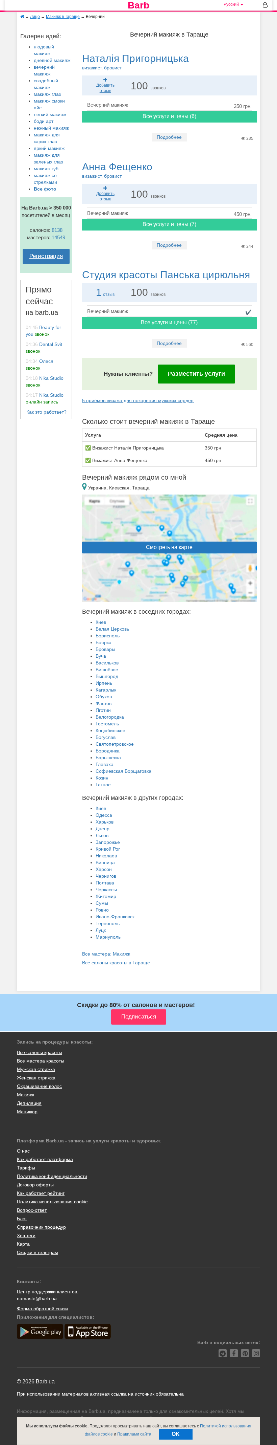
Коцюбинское (110, 730)
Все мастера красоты (40, 1061)
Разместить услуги (196, 373)
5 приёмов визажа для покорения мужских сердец (138, 400)
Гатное (103, 784)
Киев (101, 622)
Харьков (105, 822)
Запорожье (108, 842)
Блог (22, 1218)
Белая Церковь (112, 629)
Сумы (102, 903)
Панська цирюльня (166, 274)
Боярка (103, 642)
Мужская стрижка (36, 1069)
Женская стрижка (36, 1077)
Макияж (25, 1094)
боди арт (43, 121)
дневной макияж (52, 60)
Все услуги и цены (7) (169, 224)
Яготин (103, 710)
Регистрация (46, 256)
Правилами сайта (134, 1434)
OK (176, 1434)
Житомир (106, 896)
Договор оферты (35, 1184)
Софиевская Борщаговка (123, 771)
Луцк (101, 930)
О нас (23, 1151)
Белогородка (110, 717)
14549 (58, 237)
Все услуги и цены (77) (169, 322)
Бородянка (108, 750)
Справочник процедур (41, 1227)
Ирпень (104, 683)
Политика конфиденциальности (52, 1176)
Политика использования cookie (52, 1201)
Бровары (105, 649)
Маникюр (27, 1111)
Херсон (104, 869)
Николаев (106, 855)
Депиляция (29, 1103)
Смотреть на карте (169, 547)
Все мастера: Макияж (106, 954)
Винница (105, 862)
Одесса (104, 815)
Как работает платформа (45, 1159)
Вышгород (107, 676)
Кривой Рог (108, 849)
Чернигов (106, 876)
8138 (57, 230)
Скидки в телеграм (37, 1252)
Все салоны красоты (39, 1052)
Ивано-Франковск (115, 916)
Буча (101, 656)
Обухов (104, 696)
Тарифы (26, 1167)
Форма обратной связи (42, 1308)
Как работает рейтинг (41, 1193)
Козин (102, 778)
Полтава (105, 882)
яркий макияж (49, 148)
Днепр (102, 828)
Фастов (103, 703)
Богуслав (106, 737)
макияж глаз (47, 94)
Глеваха (105, 764)
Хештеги (26, 1235)
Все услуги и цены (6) (169, 116)
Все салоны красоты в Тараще (116, 962)
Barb (138, 5)
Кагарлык (106, 690)
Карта (23, 1244)
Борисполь (108, 635)
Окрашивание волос (39, 1086)
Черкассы (106, 889)
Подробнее (169, 137)
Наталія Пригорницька (135, 61)
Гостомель (107, 723)
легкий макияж (50, 114)
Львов (102, 835)
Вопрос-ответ (32, 1210)
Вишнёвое (107, 669)
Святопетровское (115, 744)
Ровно (102, 910)
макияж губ (46, 168)
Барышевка (108, 757)
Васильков (107, 662)
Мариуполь (108, 937)
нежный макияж (51, 128)
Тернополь (108, 923)
